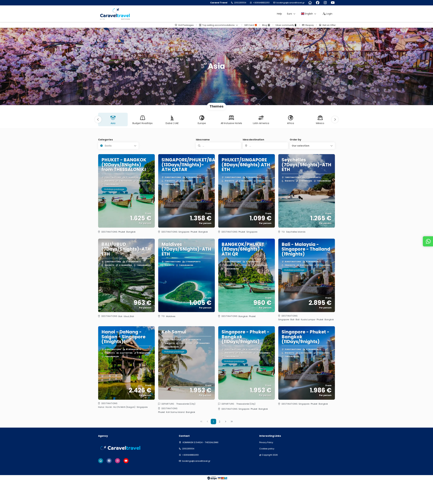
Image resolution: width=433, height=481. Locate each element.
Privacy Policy (266, 442)
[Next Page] (225, 421)
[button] (98, 119)
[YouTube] (333, 2)
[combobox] (265, 145)
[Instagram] (325, 2)
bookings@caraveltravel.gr (290, 2)
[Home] (310, 2)
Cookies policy (266, 448)
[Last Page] (231, 421)
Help (279, 13)
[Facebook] (317, 2)
